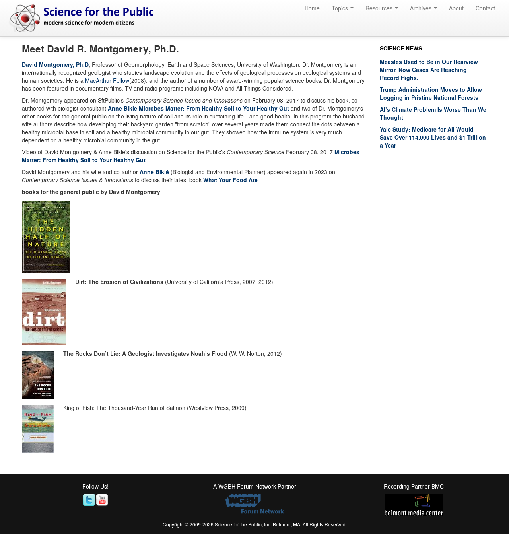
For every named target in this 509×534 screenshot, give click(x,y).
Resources (379, 8)
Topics (341, 8)
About (456, 8)
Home (312, 8)
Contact (485, 8)
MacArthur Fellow (107, 80)
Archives (421, 8)
